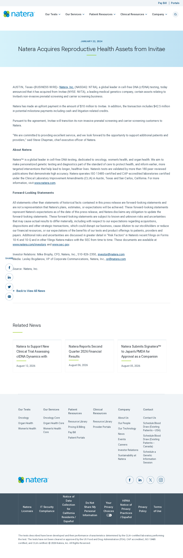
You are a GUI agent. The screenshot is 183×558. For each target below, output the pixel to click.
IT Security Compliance (47, 509)
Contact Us (149, 417)
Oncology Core (51, 417)
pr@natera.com (116, 259)
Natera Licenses (27, 509)
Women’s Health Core (52, 430)
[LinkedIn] (9, 277)
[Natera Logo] (19, 14)
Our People (124, 423)
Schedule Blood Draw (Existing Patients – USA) (152, 427)
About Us (123, 417)
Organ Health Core (53, 423)
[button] (130, 480)
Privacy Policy (142, 509)
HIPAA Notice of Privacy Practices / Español (126, 509)
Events (122, 439)
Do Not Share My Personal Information (90, 509)
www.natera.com (44, 183)
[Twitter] (9, 287)
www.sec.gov (60, 244)
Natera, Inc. (66, 87)
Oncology (23, 417)
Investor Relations (128, 450)
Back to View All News (30, 291)
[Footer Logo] (33, 480)
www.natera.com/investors (29, 244)
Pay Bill (72, 432)
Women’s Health (27, 428)
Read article (35, 356)
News (121, 433)
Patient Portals (76, 437)
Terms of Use (158, 509)
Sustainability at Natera (127, 457)
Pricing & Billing (76, 426)
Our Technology (127, 428)
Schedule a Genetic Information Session (149, 457)
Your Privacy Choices (108, 507)
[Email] (9, 296)
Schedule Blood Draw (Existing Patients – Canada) (152, 441)
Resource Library (77, 421)
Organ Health (25, 423)
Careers (122, 444)
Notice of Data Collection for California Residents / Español (69, 509)
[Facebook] (9, 267)
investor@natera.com (111, 254)
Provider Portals (102, 426)
